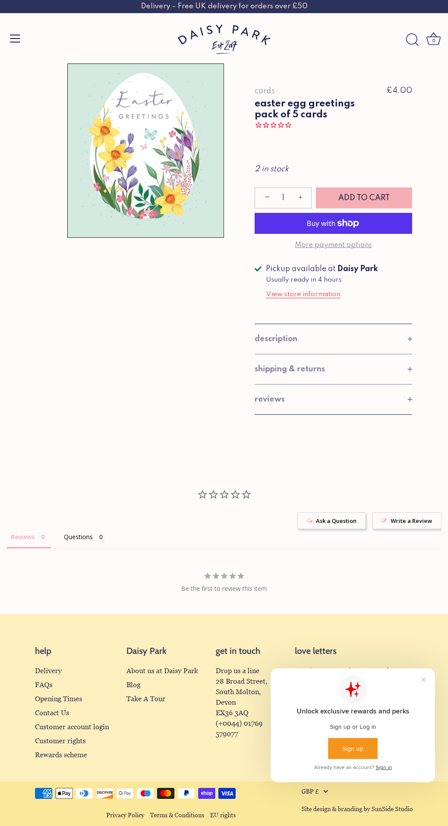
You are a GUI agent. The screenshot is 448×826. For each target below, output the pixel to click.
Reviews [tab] (23, 537)
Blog (133, 685)
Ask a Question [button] (336, 521)
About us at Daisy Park (162, 671)
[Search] (412, 39)
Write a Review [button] (411, 521)
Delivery (48, 671)
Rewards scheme (61, 755)
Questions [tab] (78, 537)
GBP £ (310, 791)
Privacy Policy (125, 815)
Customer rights (60, 741)
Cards (265, 91)
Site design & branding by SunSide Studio (357, 809)
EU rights (223, 815)
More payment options (333, 245)
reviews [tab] (270, 399)
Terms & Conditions (177, 815)
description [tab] (276, 339)
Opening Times (58, 699)
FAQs (43, 685)
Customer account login (72, 727)
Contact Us (52, 713)
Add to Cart (364, 198)
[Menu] (15, 38)
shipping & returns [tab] (290, 369)
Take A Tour (145, 699)
